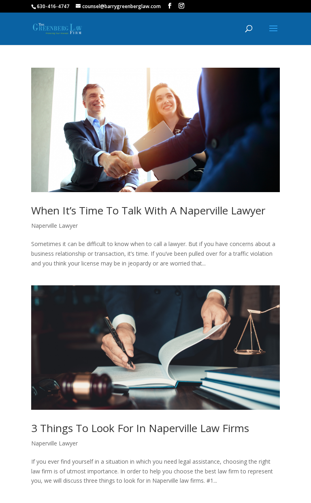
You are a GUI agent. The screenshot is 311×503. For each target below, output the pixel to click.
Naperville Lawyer (54, 225)
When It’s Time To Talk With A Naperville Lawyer (148, 210)
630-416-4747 (53, 6)
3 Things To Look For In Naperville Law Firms (140, 428)
